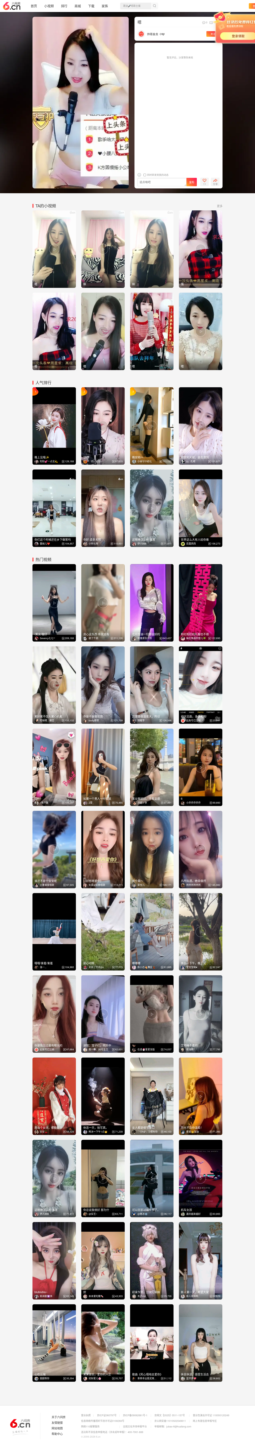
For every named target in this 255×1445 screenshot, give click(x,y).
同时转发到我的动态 (157, 174)
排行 (64, 6)
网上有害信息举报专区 (205, 1420)
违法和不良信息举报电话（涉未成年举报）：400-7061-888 (112, 1432)
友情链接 (57, 1422)
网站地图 (57, 1428)
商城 (78, 6)
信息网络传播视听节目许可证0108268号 (102, 1420)
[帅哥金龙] (141, 33)
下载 (91, 6)
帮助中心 (57, 1433)
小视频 (49, 6)
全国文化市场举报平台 (135, 1426)
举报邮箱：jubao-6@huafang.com (172, 1426)
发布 (191, 182)
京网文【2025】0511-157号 (169, 1415)
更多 (220, 206)
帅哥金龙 (152, 34)
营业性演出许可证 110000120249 (211, 1415)
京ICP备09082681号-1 (135, 1415)
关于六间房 (59, 1417)
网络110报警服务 (90, 1426)
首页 (34, 6)
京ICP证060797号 (107, 1415)
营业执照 (86, 1415)
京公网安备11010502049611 (170, 1420)
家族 (105, 6)
